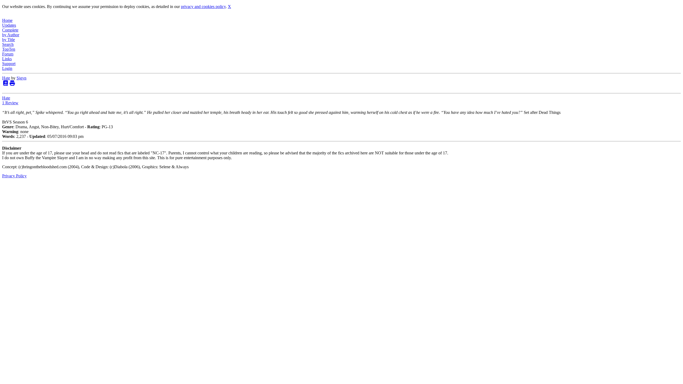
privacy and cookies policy (203, 6)
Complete (10, 30)
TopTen (8, 49)
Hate (6, 78)
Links (7, 59)
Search (8, 44)
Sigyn (21, 78)
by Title (8, 39)
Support (8, 63)
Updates (9, 25)
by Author (10, 35)
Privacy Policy (14, 176)
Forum (7, 54)
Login (7, 68)
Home (7, 20)
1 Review (10, 103)
